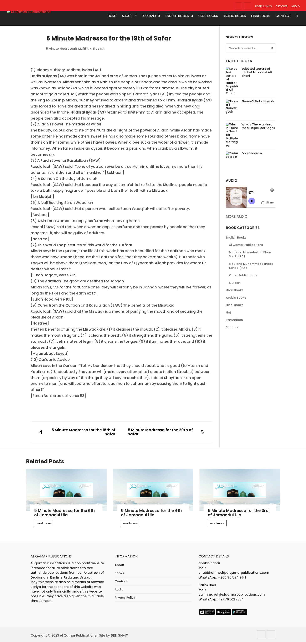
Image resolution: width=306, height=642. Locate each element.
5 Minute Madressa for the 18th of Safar (83, 432)
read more (43, 523)
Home (112, 16)
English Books (177, 16)
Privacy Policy (125, 597)
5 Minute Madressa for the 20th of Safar (160, 432)
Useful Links (263, 6)
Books (119, 573)
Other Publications (243, 275)
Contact (283, 16)
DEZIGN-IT (119, 635)
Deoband (149, 16)
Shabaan (233, 327)
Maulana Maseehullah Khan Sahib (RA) (250, 254)
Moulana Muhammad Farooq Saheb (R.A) (251, 266)
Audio (295, 6)
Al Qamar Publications (246, 245)
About (127, 16)
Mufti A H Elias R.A (91, 49)
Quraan (235, 283)
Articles (281, 6)
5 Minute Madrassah (61, 49)
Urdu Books (208, 16)
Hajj (228, 312)
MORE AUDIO (237, 216)
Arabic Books (234, 16)
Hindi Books (260, 16)
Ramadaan (234, 320)
